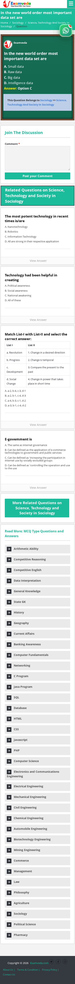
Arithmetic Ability (24, 549)
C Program (19, 676)
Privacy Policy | (50, 969)
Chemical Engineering (27, 818)
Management (21, 871)
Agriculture (20, 903)
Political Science (23, 924)
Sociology (46, 100)
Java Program (21, 687)
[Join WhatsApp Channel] (65, 30)
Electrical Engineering (27, 786)
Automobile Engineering (29, 829)
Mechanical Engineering (28, 797)
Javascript (19, 740)
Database (19, 708)
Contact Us (9, 974)
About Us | (9, 969)
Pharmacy (19, 935)
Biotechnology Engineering (31, 839)
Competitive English (26, 570)
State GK (18, 602)
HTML (16, 718)
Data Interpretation (26, 580)
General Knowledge (25, 591)
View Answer (37, 261)
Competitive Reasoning (28, 559)
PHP (15, 750)
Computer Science (25, 761)
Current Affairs (22, 634)
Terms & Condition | (28, 969)
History (17, 612)
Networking (20, 665)
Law (15, 882)
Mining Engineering (25, 850)
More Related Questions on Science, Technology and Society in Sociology (37, 507)
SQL (15, 697)
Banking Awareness (26, 644)
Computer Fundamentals (29, 655)
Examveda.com (38, 963)
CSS (15, 729)
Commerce (20, 860)
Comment (12, 144)
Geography (20, 623)
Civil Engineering (24, 807)
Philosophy (20, 892)
